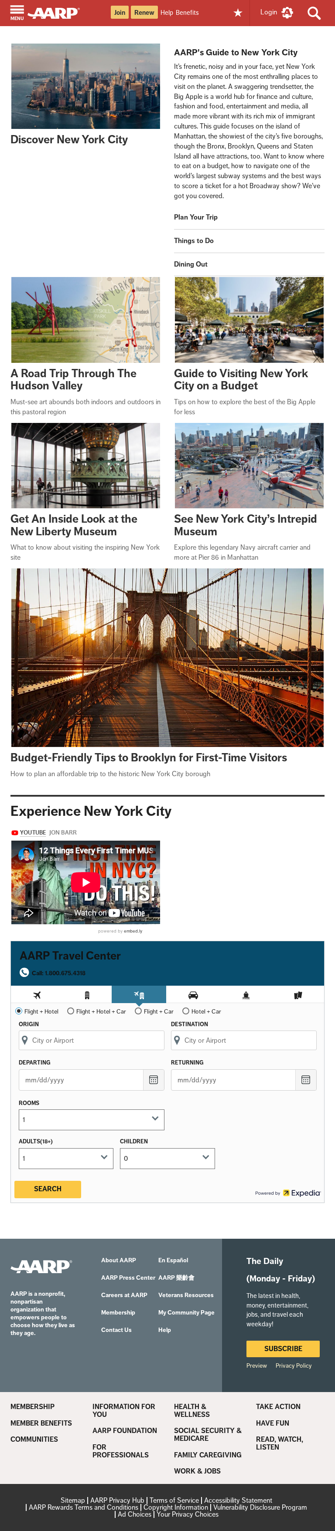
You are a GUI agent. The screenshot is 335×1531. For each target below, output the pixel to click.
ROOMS (29, 1103)
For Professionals (120, 1451)
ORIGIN (29, 1024)
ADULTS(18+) (36, 1141)
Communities (34, 1439)
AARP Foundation (124, 1431)
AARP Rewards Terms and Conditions (83, 1507)
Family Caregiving (208, 1455)
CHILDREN (134, 1141)
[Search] (314, 13)
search (48, 1189)
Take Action (278, 1407)
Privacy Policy (294, 1365)
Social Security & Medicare (208, 1434)
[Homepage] (57, 12)
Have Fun (272, 1423)
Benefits (187, 12)
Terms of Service (174, 1500)
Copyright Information (176, 1507)
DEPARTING (35, 1062)
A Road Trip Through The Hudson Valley (73, 380)
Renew (144, 13)
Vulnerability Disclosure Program (260, 1507)
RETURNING (187, 1062)
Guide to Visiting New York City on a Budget (241, 380)
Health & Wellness (192, 1410)
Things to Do (194, 241)
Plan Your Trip (196, 217)
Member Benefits (41, 1423)
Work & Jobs (197, 1471)
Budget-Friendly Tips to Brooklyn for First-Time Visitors (148, 757)
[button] (17, 13)
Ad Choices (134, 1514)
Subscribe (283, 1349)
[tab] (37, 994)
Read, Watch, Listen (279, 1443)
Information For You (123, 1410)
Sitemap (73, 1500)
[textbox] (88, 1120)
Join (119, 13)
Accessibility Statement (238, 1500)
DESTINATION (189, 1024)
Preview (256, 1365)
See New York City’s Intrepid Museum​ (245, 525)
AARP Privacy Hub (117, 1500)
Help (167, 12)
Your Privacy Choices (188, 1514)
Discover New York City (69, 139)
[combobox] (91, 1040)
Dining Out (191, 264)
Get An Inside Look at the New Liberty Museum (73, 525)
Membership (32, 1407)
